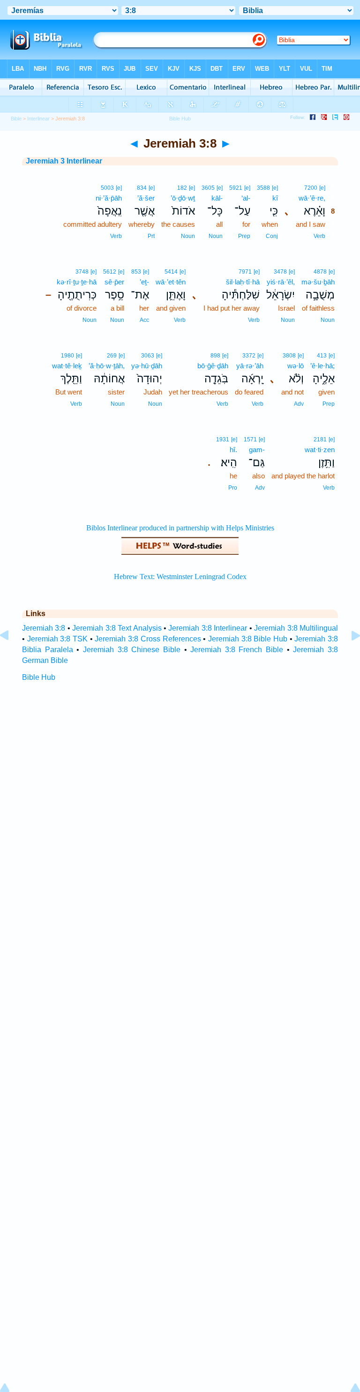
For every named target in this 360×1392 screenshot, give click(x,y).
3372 (248, 355)
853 (136, 271)
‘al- (245, 198)
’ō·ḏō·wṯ (183, 198)
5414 (171, 271)
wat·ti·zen (320, 450)
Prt (151, 236)
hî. (233, 450)
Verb (319, 236)
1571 (250, 439)
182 (182, 188)
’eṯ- (144, 282)
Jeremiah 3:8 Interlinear (207, 628)
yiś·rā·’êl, (281, 282)
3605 (208, 188)
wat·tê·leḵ (67, 366)
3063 (147, 355)
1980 (67, 355)
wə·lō (295, 366)
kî (275, 198)
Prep (244, 236)
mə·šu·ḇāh (318, 282)
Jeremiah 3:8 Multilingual (296, 628)
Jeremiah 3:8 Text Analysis (116, 628)
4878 (320, 271)
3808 (289, 355)
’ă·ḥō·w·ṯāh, (107, 366)
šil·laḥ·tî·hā (243, 282)
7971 (245, 271)
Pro (232, 487)
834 (142, 188)
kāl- (217, 198)
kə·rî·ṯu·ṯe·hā (77, 282)
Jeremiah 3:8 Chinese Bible (131, 650)
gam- (257, 450)
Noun (216, 236)
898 (215, 355)
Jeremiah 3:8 (43, 628)
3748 (82, 271)
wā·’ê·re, (312, 198)
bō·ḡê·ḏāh (212, 366)
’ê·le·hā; (322, 366)
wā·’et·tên (171, 282)
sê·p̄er (114, 282)
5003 (107, 188)
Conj (272, 236)
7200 (310, 188)
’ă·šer (146, 198)
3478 (280, 271)
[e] (322, 188)
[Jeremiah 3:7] (11, 657)
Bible (16, 118)
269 (112, 355)
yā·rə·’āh (249, 366)
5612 (109, 271)
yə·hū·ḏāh (146, 366)
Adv (299, 404)
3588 (263, 188)
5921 (235, 188)
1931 (222, 439)
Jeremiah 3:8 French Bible (236, 650)
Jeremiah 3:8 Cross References (148, 639)
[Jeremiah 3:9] (348, 657)
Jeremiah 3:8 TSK (57, 639)
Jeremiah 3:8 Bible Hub (247, 639)
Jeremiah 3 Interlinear (64, 161)
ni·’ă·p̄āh (109, 198)
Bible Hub (38, 677)
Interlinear (38, 118)
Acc (144, 320)
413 (322, 355)
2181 (320, 439)
